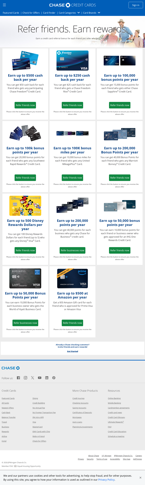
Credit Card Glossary (116, 417)
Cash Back (6, 412)
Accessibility (115, 459)
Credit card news (115, 412)
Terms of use (101, 459)
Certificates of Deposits (82, 412)
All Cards (5, 403)
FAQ (109, 427)
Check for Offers (32, 12)
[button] (140, 477)
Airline (4, 436)
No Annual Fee (39, 408)
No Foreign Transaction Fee (44, 412)
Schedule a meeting (116, 436)
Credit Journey (78, 398)
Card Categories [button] (70, 12)
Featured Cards (12, 12)
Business (5, 427)
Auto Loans (77, 422)
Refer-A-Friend (39, 436)
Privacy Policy (106, 479)
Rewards (5, 431)
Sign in (137, 5)
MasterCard (37, 427)
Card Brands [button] (92, 12)
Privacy (81, 459)
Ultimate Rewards (116, 422)
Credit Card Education (117, 431)
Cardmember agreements (119, 408)
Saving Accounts (79, 408)
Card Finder (50, 12)
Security (90, 459)
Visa (34, 422)
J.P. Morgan (106, 455)
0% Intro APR (38, 417)
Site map (126, 459)
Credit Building (39, 403)
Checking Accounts (80, 403)
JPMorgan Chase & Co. (123, 455)
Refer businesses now (73, 250)
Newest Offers (8, 408)
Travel (4, 422)
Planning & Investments (82, 427)
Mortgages (77, 417)
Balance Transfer (9, 417)
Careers (139, 455)
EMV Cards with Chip (41, 431)
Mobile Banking (114, 403)
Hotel (4, 441)
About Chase (93, 455)
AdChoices (137, 459)
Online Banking (114, 398)
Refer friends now (26, 105)
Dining (35, 398)
